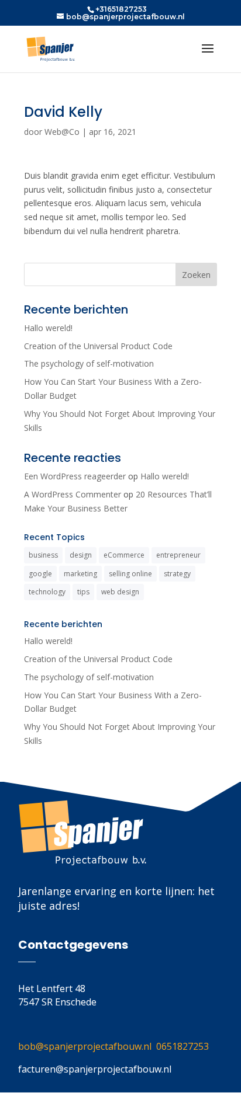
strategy (177, 574)
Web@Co (62, 131)
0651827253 (182, 1046)
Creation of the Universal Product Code (98, 345)
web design (120, 592)
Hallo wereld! (48, 327)
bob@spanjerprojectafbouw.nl (87, 1046)
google (40, 574)
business (43, 555)
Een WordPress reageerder (75, 476)
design (81, 555)
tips (83, 592)
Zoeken (196, 274)
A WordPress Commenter (72, 494)
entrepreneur (178, 555)
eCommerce (124, 555)
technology (47, 592)
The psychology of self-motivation (89, 363)
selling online (130, 574)
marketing (80, 574)
